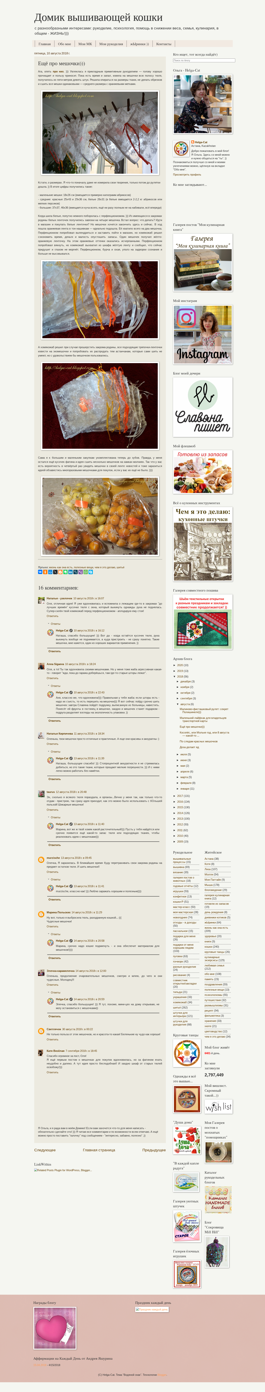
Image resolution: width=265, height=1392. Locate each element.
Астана (209, 858)
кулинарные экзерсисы (212, 959)
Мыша (209, 885)
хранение (210, 1020)
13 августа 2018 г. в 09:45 (76, 857)
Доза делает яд (189, 747)
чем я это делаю (105, 567)
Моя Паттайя (213, 879)
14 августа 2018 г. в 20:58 (89, 940)
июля (184, 754)
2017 (180, 795)
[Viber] (80, 572)
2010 (180, 835)
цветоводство (213, 1031)
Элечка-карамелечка (60, 970)
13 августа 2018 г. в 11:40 (89, 824)
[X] (55, 572)
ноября (185, 687)
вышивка (178, 867)
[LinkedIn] (70, 572)
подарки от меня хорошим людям (183, 946)
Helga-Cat (62, 630)
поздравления (213, 984)
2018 (180, 676)
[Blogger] (60, 572)
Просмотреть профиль (187, 174)
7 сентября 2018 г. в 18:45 (81, 1050)
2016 (180, 801)
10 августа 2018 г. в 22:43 (89, 692)
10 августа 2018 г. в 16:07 (88, 598)
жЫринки (210, 922)
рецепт (209, 1010)
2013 (180, 818)
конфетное (179, 896)
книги (208, 941)
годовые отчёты (183, 886)
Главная (45, 43)
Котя (207, 864)
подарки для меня (184, 936)
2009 (180, 841)
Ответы (55, 623)
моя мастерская (183, 912)
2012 (180, 824)
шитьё (120, 567)
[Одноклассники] (45, 572)
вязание (178, 872)
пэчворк (178, 961)
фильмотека (212, 1015)
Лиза (208, 869)
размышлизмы (214, 1005)
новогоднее (180, 917)
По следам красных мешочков (199, 741)
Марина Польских (58, 912)
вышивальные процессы (182, 860)
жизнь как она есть (60, 567)
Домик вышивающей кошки (98, 16)
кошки (208, 946)
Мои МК (85, 43)
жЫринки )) (139, 43)
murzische (53, 857)
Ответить (52, 616)
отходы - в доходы (184, 922)
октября (185, 692)
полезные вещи (83, 567)
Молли (209, 874)
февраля (186, 782)
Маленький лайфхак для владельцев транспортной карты (203, 719)
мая (183, 765)
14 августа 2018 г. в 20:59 (89, 999)
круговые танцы (214, 952)
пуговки (177, 956)
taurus (51, 792)
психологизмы (213, 994)
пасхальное (180, 931)
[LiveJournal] (75, 572)
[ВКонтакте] (40, 572)
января (185, 788)
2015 (180, 807)
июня (183, 760)
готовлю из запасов (217, 903)
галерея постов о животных (183, 879)
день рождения (214, 912)
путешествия (213, 1000)
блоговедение (213, 890)
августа (185, 704)
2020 (180, 665)
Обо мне (64, 43)
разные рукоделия (184, 966)
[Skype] (91, 572)
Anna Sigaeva (55, 664)
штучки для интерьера (180, 1014)
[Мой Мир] (50, 572)
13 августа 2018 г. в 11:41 (89, 886)
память (209, 979)
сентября (186, 698)
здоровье (210, 936)
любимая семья (214, 965)
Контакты (163, 43)
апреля (185, 771)
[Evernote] (65, 572)
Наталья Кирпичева (60, 733)
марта (184, 777)
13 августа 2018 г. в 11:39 (89, 758)
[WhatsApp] (85, 572)
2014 (180, 813)
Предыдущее (154, 1150)
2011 (180, 830)
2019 (180, 671)
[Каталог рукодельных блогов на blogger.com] (218, 1212)
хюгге (208, 1026)
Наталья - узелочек (59, 598)
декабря (185, 681)
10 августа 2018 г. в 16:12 (89, 630)
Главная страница (99, 1150)
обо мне (210, 974)
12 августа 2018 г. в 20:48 (71, 792)
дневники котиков (215, 917)
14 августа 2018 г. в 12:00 (91, 970)
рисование (179, 975)
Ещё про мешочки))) (192, 726)
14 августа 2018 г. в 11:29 (87, 912)
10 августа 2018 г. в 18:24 (80, 664)
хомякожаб (180, 1002)
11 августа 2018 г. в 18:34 (89, 733)
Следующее (45, 1150)
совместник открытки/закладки (184, 982)
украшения (180, 997)
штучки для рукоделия (180, 1023)
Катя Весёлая (56, 1050)
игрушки (178, 891)
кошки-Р (178, 901)
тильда (177, 992)
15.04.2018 (39, 1365)
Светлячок (54, 1029)
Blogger (162, 1374)
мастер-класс (181, 907)
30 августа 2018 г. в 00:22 (77, 1029)
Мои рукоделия (111, 43)
